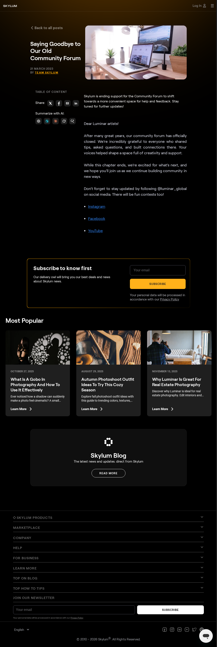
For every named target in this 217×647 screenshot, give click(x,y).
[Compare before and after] (107, 309)
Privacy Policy (133, 368)
